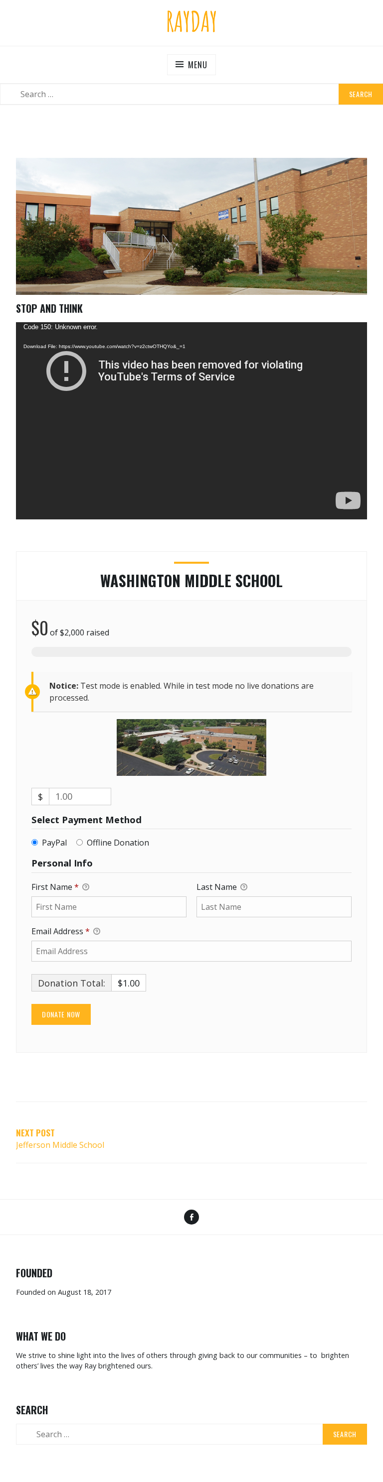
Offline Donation (118, 842)
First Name (55, 886)
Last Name (217, 886)
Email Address (60, 931)
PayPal (54, 842)
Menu (197, 65)
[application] (191, 420)
